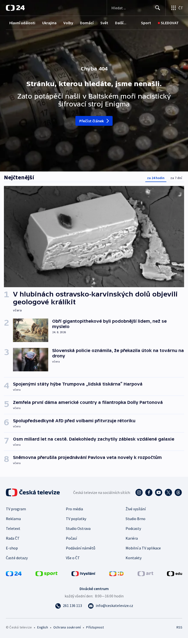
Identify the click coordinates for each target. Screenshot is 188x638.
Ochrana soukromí (67, 627)
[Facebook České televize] (149, 492)
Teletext (13, 528)
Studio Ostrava (78, 528)
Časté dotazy (17, 557)
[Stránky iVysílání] (83, 573)
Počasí (71, 538)
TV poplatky (76, 518)
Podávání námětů (80, 548)
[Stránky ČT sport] (46, 573)
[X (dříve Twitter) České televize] (168, 492)
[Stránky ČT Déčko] (116, 573)
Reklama (13, 518)
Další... (120, 22)
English (42, 627)
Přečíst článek (91, 120)
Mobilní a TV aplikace (143, 548)
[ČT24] (15, 8)
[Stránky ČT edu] (174, 573)
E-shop (12, 548)
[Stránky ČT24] (14, 573)
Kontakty (133, 557)
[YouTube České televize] (159, 492)
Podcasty (133, 528)
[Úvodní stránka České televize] (33, 492)
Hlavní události (22, 22)
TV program (16, 508)
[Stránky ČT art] (145, 573)
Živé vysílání (136, 508)
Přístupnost (95, 627)
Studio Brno (135, 518)
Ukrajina (49, 22)
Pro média (74, 508)
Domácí (87, 22)
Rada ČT (13, 538)
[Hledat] (157, 8)
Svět (104, 22)
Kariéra (132, 538)
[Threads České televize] (178, 492)
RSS (179, 627)
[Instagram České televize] (139, 492)
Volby (68, 22)
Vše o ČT (73, 557)
